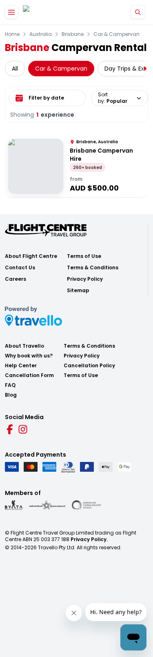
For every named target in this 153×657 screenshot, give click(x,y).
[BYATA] (13, 505)
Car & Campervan (116, 34)
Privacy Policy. (89, 539)
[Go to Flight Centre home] (47, 12)
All (15, 68)
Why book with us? (29, 356)
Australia (40, 34)
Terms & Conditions (92, 267)
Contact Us (20, 267)
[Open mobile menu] (11, 12)
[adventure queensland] (47, 505)
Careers (15, 279)
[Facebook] (10, 429)
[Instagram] (23, 429)
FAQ (10, 385)
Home (12, 34)
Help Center (21, 365)
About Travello (24, 346)
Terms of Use (84, 256)
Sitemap (78, 290)
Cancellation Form (29, 375)
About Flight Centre (31, 256)
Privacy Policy (85, 279)
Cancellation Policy (89, 365)
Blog (11, 395)
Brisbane (73, 34)
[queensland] (86, 505)
